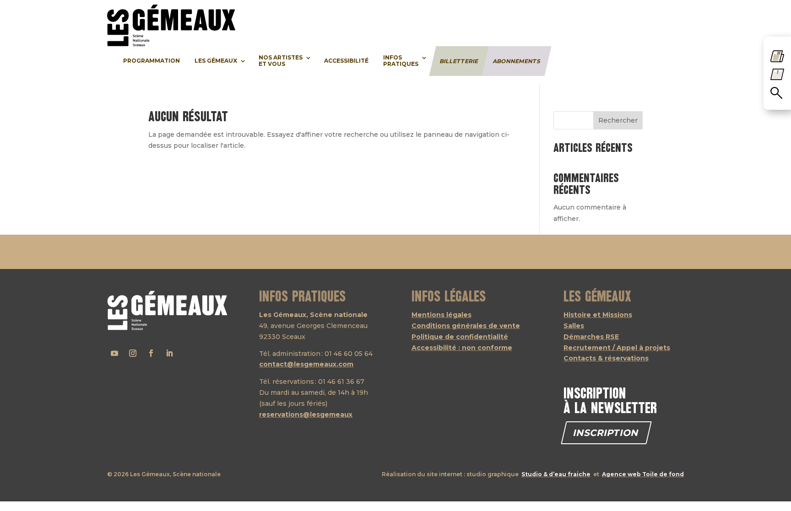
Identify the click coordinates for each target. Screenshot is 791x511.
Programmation (151, 61)
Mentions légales (441, 315)
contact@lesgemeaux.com (306, 364)
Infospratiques (400, 60)
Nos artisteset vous (281, 60)
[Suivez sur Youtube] (114, 353)
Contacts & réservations (606, 358)
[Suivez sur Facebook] (151, 353)
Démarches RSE (591, 337)
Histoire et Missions (597, 315)
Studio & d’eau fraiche (556, 474)
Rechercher (618, 120)
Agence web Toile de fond (643, 474)
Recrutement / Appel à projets (616, 348)
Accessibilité (346, 61)
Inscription (606, 432)
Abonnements (516, 61)
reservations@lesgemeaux (305, 414)
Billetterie (459, 61)
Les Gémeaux (216, 61)
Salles (573, 326)
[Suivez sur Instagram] (132, 353)
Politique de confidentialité (460, 337)
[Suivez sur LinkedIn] (169, 353)
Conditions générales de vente (466, 326)
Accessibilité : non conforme (462, 348)
